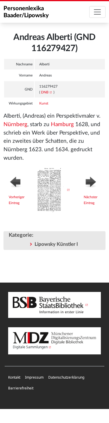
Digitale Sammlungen (30, 346)
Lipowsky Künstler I (56, 244)
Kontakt (14, 377)
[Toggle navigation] (97, 12)
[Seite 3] (53, 190)
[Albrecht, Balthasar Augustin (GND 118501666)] (92, 181)
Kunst (43, 103)
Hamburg (62, 124)
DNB (45, 92)
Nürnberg (15, 124)
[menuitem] (14, 377)
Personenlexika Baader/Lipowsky (26, 12)
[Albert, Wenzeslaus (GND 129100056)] (18, 181)
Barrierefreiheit (20, 388)
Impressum (34, 377)
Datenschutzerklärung (66, 377)
